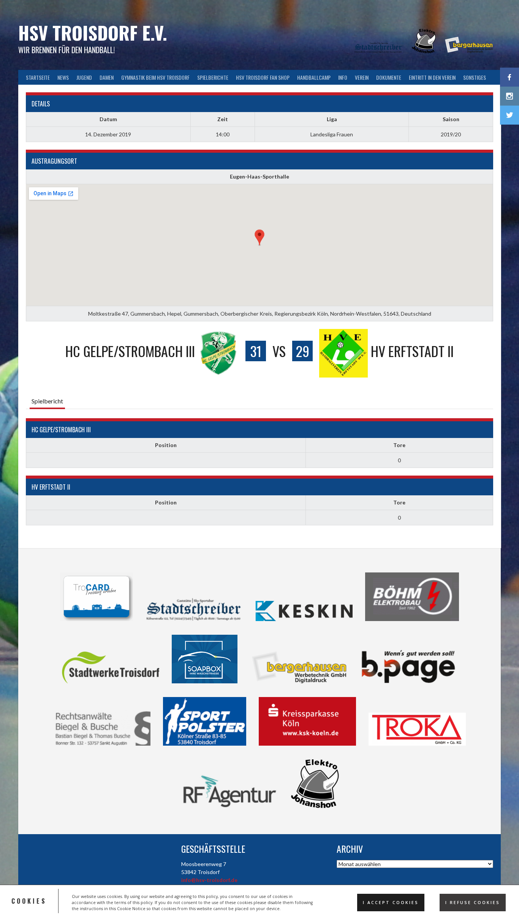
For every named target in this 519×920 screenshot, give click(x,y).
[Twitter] (509, 115)
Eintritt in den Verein (432, 77)
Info (342, 77)
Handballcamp (314, 77)
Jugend (84, 77)
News (63, 77)
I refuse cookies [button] (472, 902)
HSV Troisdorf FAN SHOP (263, 77)
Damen (107, 77)
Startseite (38, 77)
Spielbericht (47, 401)
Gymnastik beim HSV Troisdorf (155, 77)
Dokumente (388, 77)
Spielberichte (212, 77)
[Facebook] (509, 77)
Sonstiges (474, 77)
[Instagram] (509, 96)
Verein (362, 77)
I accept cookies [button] (391, 902)
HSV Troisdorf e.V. (92, 32)
